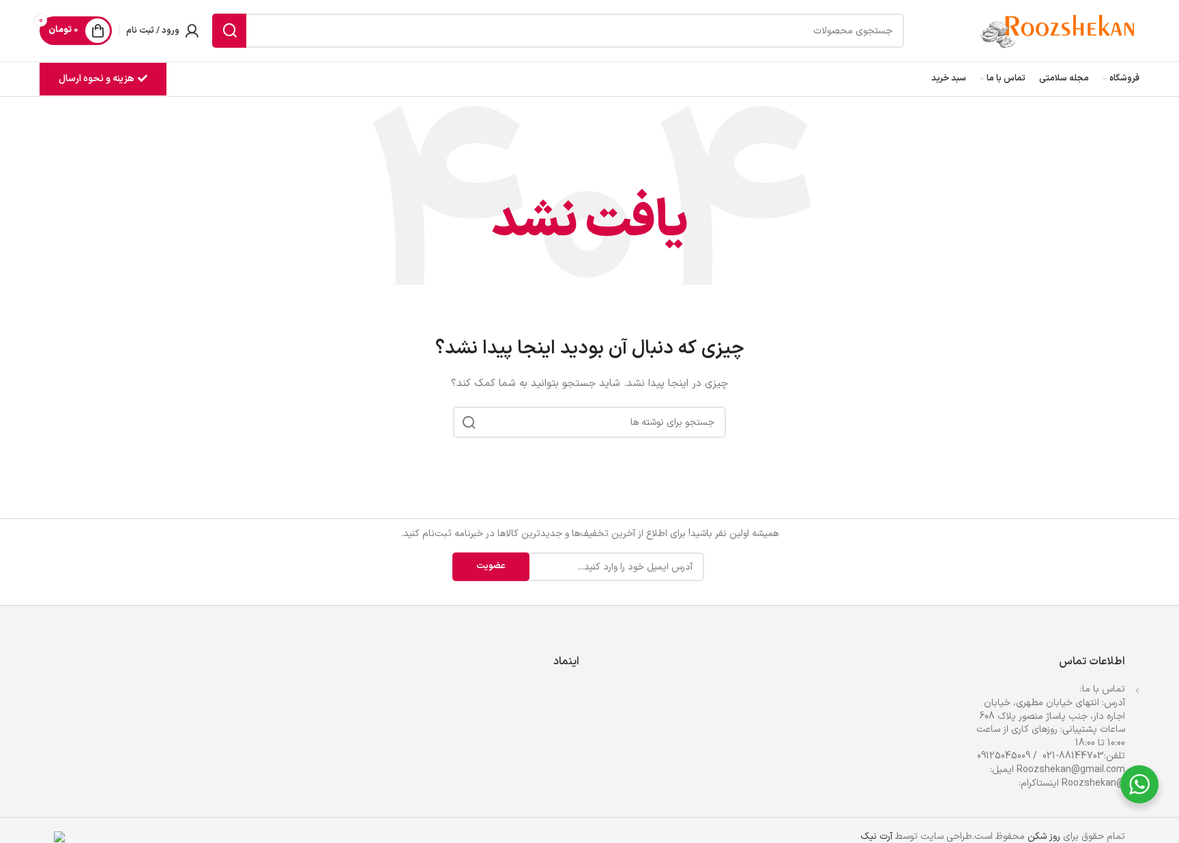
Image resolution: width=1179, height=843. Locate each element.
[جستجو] (229, 31)
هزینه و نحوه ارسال (96, 79)
